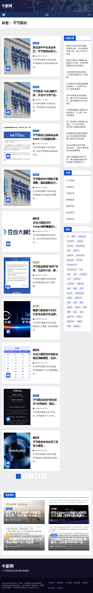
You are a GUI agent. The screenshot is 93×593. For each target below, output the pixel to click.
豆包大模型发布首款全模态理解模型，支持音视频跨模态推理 (45, 358)
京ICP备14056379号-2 (10, 583)
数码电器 (70, 199)
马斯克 (79, 321)
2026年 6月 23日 (41, 231)
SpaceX (70, 260)
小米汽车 (70, 284)
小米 (69, 279)
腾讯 (81, 302)
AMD (73, 236)
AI (68, 236)
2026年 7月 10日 (41, 144)
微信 (69, 288)
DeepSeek (80, 246)
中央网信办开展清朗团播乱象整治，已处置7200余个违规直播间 (77, 86)
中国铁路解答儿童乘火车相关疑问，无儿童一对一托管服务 (77, 112)
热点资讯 (36, 131)
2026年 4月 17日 (41, 408)
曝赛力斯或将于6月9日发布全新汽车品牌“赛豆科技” (44, 314)
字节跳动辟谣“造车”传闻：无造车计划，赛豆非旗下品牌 (45, 270)
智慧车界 (36, 262)
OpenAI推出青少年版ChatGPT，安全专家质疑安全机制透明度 (77, 148)
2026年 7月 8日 (41, 187)
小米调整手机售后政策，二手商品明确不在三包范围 (77, 74)
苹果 (85, 307)
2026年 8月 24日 (14, 520)
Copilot (70, 246)
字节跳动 (83, 274)
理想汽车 (78, 298)
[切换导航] (47, 15)
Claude (80, 241)
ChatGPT (70, 241)
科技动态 (36, 43)
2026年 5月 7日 (41, 363)
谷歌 (81, 312)
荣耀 (69, 312)
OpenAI (70, 255)
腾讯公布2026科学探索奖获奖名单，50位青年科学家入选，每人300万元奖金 (23, 515)
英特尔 (77, 307)
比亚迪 (69, 293)
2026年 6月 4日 (41, 319)
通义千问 (70, 317)
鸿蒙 (69, 326)
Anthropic (82, 236)
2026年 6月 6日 (41, 275)
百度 (69, 302)
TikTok (79, 260)
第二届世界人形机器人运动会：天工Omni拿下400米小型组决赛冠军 (77, 124)
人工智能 (36, 218)
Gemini (76, 251)
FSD (68, 251)
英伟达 (69, 307)
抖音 (81, 288)
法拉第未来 (79, 293)
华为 (75, 274)
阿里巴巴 (70, 321)
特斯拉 (69, 298)
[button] (89, 15)
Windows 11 (71, 269)
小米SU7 (77, 279)
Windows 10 (72, 265)
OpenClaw (80, 255)
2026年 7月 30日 (41, 100)
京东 (69, 274)
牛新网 (7, 6)
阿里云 (79, 317)
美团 (75, 302)
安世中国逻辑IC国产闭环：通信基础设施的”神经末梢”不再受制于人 (76, 159)
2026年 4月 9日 (41, 450)
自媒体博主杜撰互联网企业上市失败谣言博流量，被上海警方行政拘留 (77, 136)
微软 (75, 288)
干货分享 (70, 193)
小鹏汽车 (80, 284)
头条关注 (70, 187)
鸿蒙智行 (77, 326)
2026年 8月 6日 (41, 56)
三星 (81, 269)
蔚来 (75, 312)
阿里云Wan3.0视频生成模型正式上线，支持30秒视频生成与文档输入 (77, 63)
